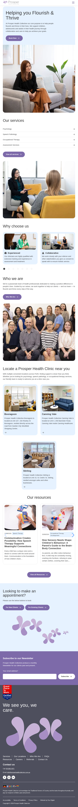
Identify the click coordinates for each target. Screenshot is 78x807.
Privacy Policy (33, 800)
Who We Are (10, 297)
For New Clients (12, 607)
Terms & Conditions (20, 800)
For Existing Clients (35, 607)
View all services (12, 154)
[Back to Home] (11, 2)
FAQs (46, 756)
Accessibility (7, 800)
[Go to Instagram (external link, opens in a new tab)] (9, 777)
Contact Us (42, 759)
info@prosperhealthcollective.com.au (18, 772)
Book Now (12, 38)
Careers (19, 759)
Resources (7, 759)
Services (6, 756)
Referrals (30, 759)
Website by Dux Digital (47, 800)
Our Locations (20, 756)
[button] (4, 269)
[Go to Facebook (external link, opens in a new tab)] (4, 777)
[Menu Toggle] (73, 2)
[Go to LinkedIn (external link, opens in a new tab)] (13, 777)
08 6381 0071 (10, 768)
